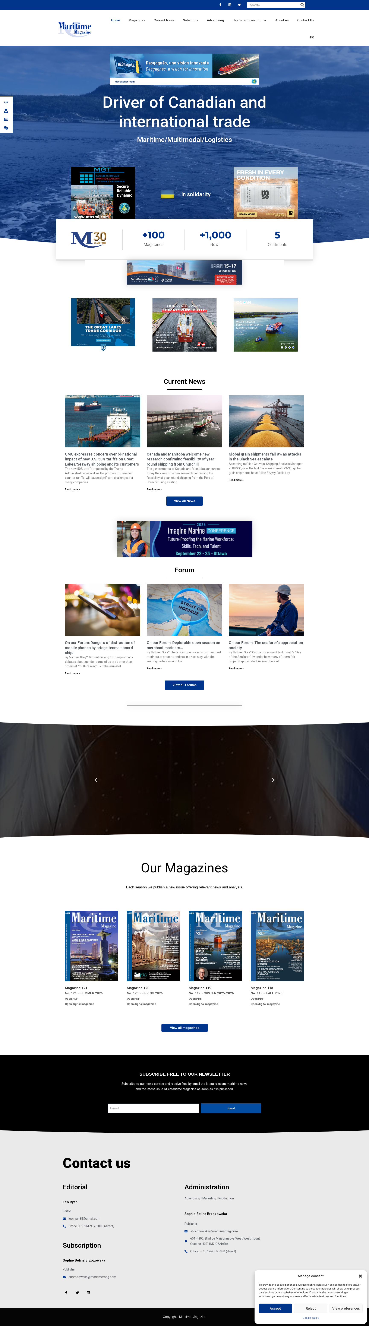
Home (115, 20)
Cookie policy (311, 1317)
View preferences (346, 1308)
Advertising (215, 20)
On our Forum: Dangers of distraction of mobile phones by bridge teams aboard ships (100, 647)
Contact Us (305, 20)
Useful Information (247, 20)
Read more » (72, 489)
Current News (164, 20)
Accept (275, 1308)
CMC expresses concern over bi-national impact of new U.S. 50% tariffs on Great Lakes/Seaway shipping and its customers (102, 459)
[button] (360, 1276)
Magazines (137, 20)
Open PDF (71, 998)
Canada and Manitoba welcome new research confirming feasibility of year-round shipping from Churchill (181, 459)
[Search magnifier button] (302, 5)
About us (282, 20)
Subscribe (190, 20)
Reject (311, 1308)
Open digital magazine (79, 1004)
